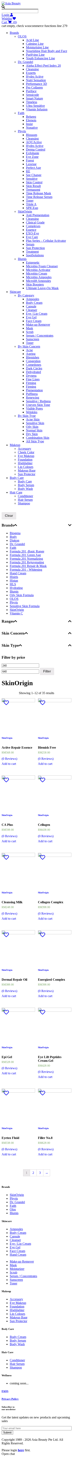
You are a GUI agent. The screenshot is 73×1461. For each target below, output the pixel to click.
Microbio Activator (38, 270)
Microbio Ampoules (39, 277)
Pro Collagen (34, 87)
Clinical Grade (35, 222)
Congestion (33, 361)
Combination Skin (37, 437)
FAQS (5, 1391)
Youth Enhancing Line (40, 58)
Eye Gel (31, 317)
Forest (30, 160)
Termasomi (33, 189)
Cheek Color (26, 452)
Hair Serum (25, 499)
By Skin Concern (29, 346)
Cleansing (32, 69)
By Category (26, 295)
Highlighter (25, 463)
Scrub (29, 332)
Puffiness (32, 394)
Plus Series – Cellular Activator (46, 240)
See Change (33, 175)
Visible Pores (34, 408)
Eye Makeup (26, 456)
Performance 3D (36, 84)
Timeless (31, 102)
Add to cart (9, 763)
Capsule (31, 306)
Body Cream (34, 302)
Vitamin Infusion (36, 109)
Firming (31, 383)
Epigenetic (33, 262)
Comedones (33, 364)
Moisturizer (17, 1268)
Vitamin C (16, 613)
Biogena (15, 533)
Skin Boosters (35, 284)
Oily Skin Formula (22, 595)
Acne (29, 350)
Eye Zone (32, 156)
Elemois (31, 120)
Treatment (32, 251)
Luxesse (31, 164)
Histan (14, 580)
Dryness (31, 375)
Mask (29, 328)
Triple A (31, 204)
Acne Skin (33, 419)
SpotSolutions (35, 255)
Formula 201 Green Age (25, 555)
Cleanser (31, 310)
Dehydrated (33, 372)
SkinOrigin (25, 211)
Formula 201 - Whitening (26, 569)
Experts (31, 73)
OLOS (22, 36)
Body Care (17, 478)
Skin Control (34, 182)
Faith (21, 113)
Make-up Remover (38, 324)
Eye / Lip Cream (36, 313)
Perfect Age (33, 167)
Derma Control (35, 149)
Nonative (32, 127)
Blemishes (32, 357)
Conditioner (25, 496)
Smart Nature (34, 98)
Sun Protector (26, 474)
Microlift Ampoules (38, 281)
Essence (31, 229)
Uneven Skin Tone (38, 405)
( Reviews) (9, 758)
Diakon (14, 540)
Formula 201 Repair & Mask (28, 566)
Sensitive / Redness (38, 401)
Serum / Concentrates (39, 335)
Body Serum (26, 485)
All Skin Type (35, 441)
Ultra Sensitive (35, 105)
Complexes (33, 226)
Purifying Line (35, 54)
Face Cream (33, 321)
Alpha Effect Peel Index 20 (43, 65)
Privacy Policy (10, 1398)
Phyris (22, 131)
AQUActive (34, 142)
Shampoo (24, 503)
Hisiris (14, 577)
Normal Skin (34, 430)
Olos (13, 1209)
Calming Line (35, 43)
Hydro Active (34, 76)
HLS (13, 584)
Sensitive (32, 178)
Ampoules (32, 299)
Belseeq (31, 116)
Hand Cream (18, 573)
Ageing (30, 353)
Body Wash (25, 488)
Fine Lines (33, 379)
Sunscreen (32, 339)
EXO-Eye (32, 233)
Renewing (32, 397)
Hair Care (16, 492)
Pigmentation (34, 390)
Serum (30, 244)
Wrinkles (31, 412)
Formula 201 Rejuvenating (27, 562)
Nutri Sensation (36, 80)
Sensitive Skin (35, 423)
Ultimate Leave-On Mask (42, 288)
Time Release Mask (38, 193)
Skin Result (33, 186)
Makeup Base (26, 470)
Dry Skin (32, 434)
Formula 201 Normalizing (26, 558)
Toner (29, 200)
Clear (9, 515)
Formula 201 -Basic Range (27, 551)
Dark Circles (34, 368)
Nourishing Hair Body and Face (46, 51)
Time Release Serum (39, 197)
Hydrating (16, 588)
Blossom (31, 135)
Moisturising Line (37, 47)
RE (28, 171)
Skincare (15, 291)
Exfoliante (32, 153)
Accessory (24, 448)
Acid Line (32, 40)
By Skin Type (27, 415)
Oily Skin (32, 426)
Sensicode (32, 94)
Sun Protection (35, 248)
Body (13, 536)
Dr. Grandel (25, 62)
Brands (14, 32)
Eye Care (32, 237)
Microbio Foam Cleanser (42, 266)
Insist (29, 124)
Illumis (22, 259)
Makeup (15, 445)
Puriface (31, 91)
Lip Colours (25, 467)
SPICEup (32, 208)
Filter (47, 671)
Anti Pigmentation (37, 215)
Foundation (25, 459)
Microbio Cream (36, 273)
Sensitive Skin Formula (25, 606)
